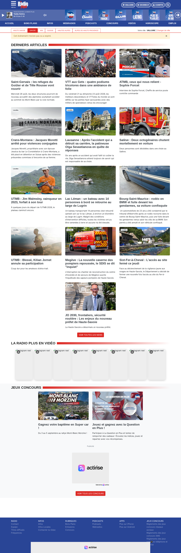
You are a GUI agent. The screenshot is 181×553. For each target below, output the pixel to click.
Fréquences (16, 533)
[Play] (3, 15)
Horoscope (152, 23)
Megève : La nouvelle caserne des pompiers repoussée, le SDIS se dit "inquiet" (90, 263)
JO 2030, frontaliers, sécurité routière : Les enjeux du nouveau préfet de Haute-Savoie (88, 318)
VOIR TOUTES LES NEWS (90, 335)
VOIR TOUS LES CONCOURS (90, 493)
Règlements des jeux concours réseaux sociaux (156, 527)
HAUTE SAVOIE (19, 30)
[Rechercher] (168, 4)
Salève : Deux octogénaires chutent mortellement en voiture (144, 141)
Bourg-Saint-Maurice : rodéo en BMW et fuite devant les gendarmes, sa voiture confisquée (143, 202)
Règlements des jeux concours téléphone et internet (157, 541)
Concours (112, 23)
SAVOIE (33, 30)
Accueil (9, 23)
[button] (24, 364)
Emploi (172, 23)
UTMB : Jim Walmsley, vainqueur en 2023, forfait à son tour (36, 200)
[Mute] (45, 15)
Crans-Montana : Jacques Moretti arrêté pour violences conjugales (34, 141)
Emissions (69, 527)
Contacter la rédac (47, 530)
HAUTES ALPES (64, 30)
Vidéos (132, 23)
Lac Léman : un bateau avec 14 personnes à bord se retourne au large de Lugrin (88, 202)
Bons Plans (30, 23)
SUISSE (50, 30)
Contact (15, 524)
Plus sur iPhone (126, 524)
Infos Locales (44, 527)
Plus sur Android (127, 527)
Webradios (69, 23)
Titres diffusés (17, 530)
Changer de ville (163, 30)
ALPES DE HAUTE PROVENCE (86, 30)
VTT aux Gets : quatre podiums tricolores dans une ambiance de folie (88, 85)
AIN (41, 30)
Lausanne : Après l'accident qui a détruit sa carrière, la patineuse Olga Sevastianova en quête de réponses (88, 145)
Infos (50, 23)
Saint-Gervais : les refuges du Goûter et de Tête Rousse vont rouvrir (32, 85)
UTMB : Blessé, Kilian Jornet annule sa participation (31, 261)
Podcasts (91, 23)
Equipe (14, 527)
